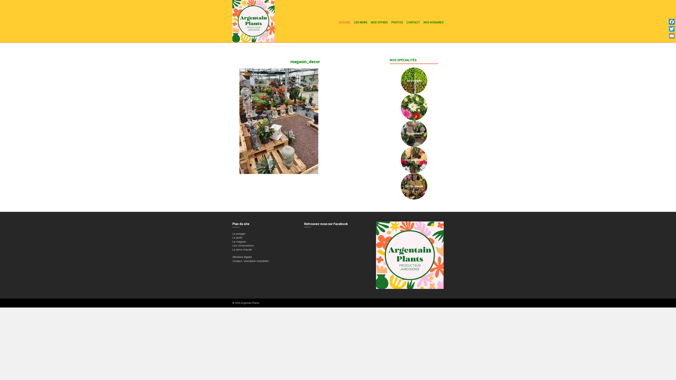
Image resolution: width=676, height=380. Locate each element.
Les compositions (243, 245)
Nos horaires (434, 22)
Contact (413, 22)
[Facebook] (671, 21)
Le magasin (239, 241)
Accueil (344, 22)
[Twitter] (671, 28)
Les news (360, 22)
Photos (397, 22)
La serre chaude (242, 249)
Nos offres (379, 22)
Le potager (239, 233)
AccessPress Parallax (431, 303)
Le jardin (237, 237)
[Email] (671, 35)
